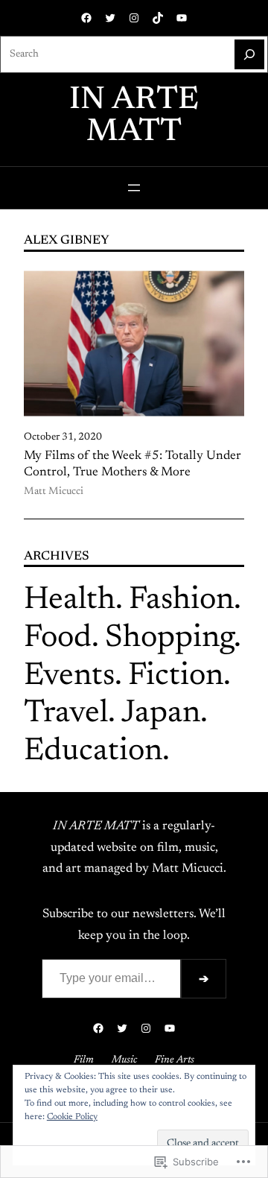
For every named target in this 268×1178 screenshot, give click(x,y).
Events (69, 676)
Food (58, 638)
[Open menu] (134, 188)
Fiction (175, 676)
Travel (66, 713)
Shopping (169, 638)
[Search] (249, 54)
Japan (160, 713)
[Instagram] (134, 18)
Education (93, 751)
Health (69, 600)
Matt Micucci (53, 492)
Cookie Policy (72, 1116)
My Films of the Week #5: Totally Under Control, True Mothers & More (132, 464)
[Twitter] (110, 18)
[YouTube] (182, 18)
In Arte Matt (134, 116)
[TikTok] (158, 18)
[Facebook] (86, 18)
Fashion (181, 600)
